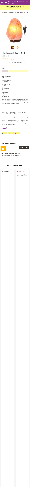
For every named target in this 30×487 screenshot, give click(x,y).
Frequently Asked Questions (8, 127)
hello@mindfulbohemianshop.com (8, 123)
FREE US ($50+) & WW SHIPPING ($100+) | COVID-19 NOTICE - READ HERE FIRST (15, 7)
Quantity (3, 68)
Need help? (5, 128)
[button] (8, 58)
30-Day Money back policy (10, 124)
